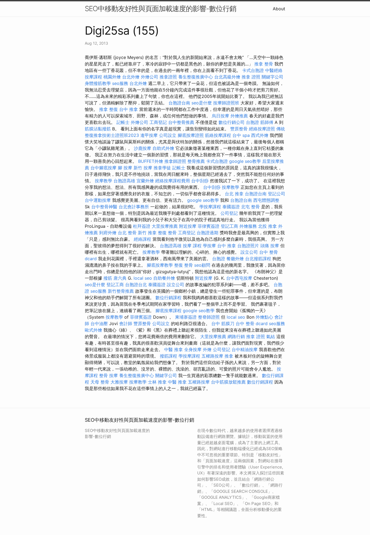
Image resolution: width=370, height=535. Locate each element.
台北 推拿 (234, 193)
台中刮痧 (200, 180)
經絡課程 (142, 239)
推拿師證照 (175, 161)
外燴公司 (149, 77)
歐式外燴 (93, 330)
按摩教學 (103, 180)
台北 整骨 (127, 232)
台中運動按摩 (98, 200)
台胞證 (252, 122)
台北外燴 (130, 77)
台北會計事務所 (134, 206)
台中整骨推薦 (181, 122)
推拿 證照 (251, 77)
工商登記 (158, 122)
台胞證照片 (248, 245)
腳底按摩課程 (168, 310)
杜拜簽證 (141, 226)
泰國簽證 (231, 206)
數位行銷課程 (168, 297)
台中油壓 (99, 323)
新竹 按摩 (143, 167)
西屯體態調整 (266, 200)
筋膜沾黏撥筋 (98, 128)
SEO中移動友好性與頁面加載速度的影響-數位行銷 (160, 8)
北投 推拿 (267, 226)
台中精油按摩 (245, 349)
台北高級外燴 (227, 77)
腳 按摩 (125, 167)
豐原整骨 (239, 128)
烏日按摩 (220, 115)
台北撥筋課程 (258, 258)
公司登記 (229, 213)
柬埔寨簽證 (186, 317)
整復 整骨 (167, 232)
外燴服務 (248, 226)
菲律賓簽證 (208, 226)
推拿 (229, 356)
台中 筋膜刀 (222, 323)
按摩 (113, 375)
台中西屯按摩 (239, 278)
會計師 (125, 323)
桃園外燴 (112, 77)
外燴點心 (264, 317)
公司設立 (167, 135)
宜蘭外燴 (145, 180)
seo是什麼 (202, 102)
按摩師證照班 (226, 102)
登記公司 (276, 193)
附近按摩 (187, 226)
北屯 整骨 (250, 206)
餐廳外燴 (235, 258)
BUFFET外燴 (150, 161)
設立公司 (249, 252)
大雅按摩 (119, 382)
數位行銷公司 (232, 122)
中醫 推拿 (173, 349)
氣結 (270, 336)
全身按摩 (193, 349)
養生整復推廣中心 (195, 77)
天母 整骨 (99, 382)
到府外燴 (107, 232)
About (279, 8)
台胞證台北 (136, 284)
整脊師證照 (209, 317)
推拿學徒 (162, 167)
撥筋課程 (168, 356)
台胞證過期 (207, 232)
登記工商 (229, 226)
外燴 (207, 349)
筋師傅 (266, 122)
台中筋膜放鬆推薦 (228, 382)
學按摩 (209, 245)
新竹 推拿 (147, 232)
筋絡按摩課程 (218, 135)
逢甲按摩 (149, 135)
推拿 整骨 (263, 64)
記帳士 (122, 122)
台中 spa (241, 135)
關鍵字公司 (272, 77)
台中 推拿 (128, 109)
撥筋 (107, 278)
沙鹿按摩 (142, 148)
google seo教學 (245, 161)
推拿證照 (168, 77)
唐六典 (119, 278)
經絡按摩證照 (262, 128)
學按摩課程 (210, 206)
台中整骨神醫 (104, 206)
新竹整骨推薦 (121, 291)
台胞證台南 (179, 102)
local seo (143, 278)
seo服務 (120, 83)
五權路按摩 (212, 356)
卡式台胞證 (253, 70)
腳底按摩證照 (191, 135)
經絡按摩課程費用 (172, 180)
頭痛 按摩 (269, 245)
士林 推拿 (157, 382)
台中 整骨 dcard (252, 323)
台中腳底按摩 (103, 167)
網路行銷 (236, 336)
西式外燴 (259, 135)
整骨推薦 (196, 161)
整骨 (103, 375)
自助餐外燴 (164, 278)
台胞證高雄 (124, 180)
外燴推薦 (239, 115)
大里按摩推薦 (165, 226)
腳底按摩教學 (160, 265)
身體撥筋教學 (98, 83)
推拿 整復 (108, 109)
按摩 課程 (192, 245)
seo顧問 (202, 265)
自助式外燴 (163, 148)
